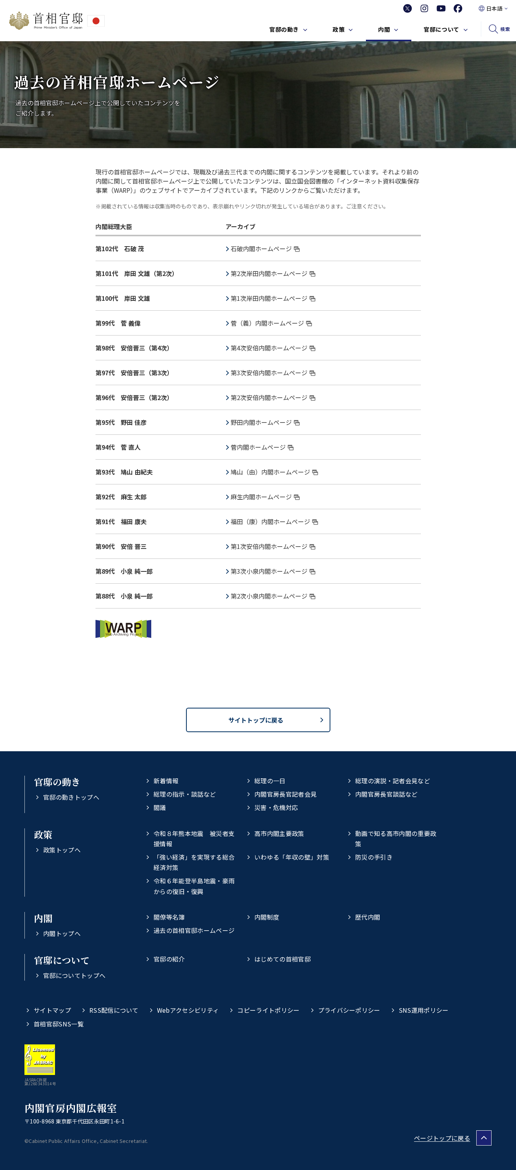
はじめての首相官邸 (282, 958)
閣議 (160, 807)
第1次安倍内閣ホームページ (269, 546)
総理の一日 (270, 780)
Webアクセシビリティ (188, 1010)
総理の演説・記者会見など (392, 780)
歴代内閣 (367, 916)
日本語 (494, 8)
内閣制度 (266, 916)
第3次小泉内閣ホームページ (269, 571)
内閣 (384, 29)
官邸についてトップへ (74, 975)
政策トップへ (62, 849)
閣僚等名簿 (169, 916)
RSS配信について (114, 1010)
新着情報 (166, 780)
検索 (505, 29)
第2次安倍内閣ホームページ (269, 397)
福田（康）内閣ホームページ (270, 521)
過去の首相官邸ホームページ (194, 930)
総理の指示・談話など (185, 794)
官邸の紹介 (169, 958)
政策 (339, 29)
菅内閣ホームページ (258, 447)
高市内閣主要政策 (279, 833)
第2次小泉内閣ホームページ (269, 595)
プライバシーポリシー (349, 1010)
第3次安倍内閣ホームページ (269, 372)
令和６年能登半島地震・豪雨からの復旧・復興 (194, 886)
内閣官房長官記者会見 (285, 794)
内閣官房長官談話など (386, 794)
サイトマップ (52, 1010)
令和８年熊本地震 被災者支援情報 (194, 838)
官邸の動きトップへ (71, 797)
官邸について (441, 29)
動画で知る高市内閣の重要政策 (395, 838)
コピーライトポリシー (268, 1010)
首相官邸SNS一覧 (59, 1023)
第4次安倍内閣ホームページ (269, 347)
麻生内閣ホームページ (261, 496)
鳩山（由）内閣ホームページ (270, 471)
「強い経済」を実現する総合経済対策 (194, 862)
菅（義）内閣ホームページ (267, 323)
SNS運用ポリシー (424, 1010)
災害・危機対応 (276, 807)
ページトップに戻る (442, 1138)
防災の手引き (374, 857)
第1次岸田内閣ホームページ (269, 298)
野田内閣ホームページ (261, 422)
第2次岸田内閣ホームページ (269, 273)
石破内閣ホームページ (261, 248)
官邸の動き (284, 29)
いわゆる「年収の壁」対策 (291, 857)
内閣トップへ (62, 933)
